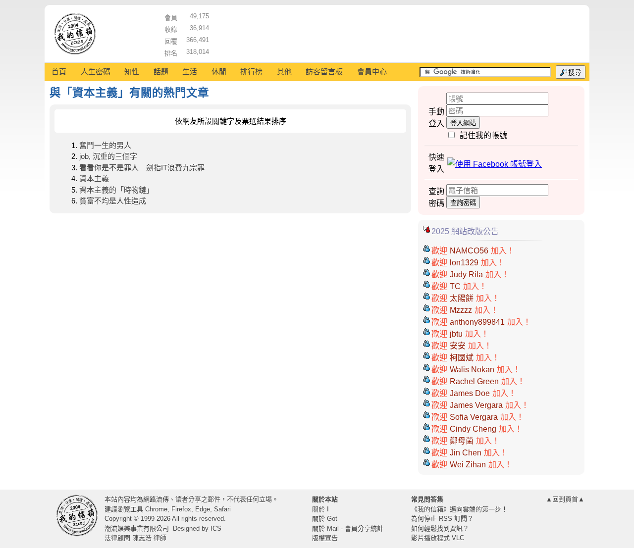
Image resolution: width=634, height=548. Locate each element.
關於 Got (324, 518)
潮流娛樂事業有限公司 (137, 528)
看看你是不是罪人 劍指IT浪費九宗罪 (142, 167)
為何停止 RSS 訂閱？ (442, 518)
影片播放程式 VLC (437, 538)
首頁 (59, 71)
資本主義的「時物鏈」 (116, 190)
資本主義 (94, 178)
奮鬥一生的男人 (105, 145)
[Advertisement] (396, 32)
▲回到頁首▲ (565, 499)
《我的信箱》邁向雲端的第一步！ (459, 509)
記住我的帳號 (483, 135)
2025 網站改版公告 (465, 231)
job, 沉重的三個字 (108, 156)
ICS (216, 528)
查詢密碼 (463, 202)
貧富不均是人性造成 (112, 201)
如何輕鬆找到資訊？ (440, 528)
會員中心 (372, 71)
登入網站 (463, 123)
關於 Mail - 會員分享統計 (347, 528)
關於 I (320, 509)
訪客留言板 (324, 71)
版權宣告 (325, 538)
